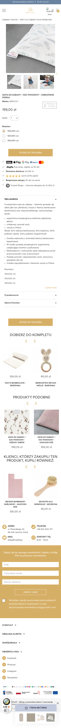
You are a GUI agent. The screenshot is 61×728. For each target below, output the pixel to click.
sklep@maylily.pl (15, 540)
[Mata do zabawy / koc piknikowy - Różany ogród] (16, 422)
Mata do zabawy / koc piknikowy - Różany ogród (17, 440)
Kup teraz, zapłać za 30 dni (26, 167)
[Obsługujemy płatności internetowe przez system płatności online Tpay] (30, 686)
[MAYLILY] (30, 10)
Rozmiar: (6, 126)
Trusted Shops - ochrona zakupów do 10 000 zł (32, 185)
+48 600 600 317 (45, 529)
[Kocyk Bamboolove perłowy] (15, 360)
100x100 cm (13, 131)
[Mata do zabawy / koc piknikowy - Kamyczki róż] (46, 422)
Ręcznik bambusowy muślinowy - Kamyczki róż (15, 504)
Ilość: (5, 118)
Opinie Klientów (12, 303)
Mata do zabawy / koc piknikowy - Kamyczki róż (46, 440)
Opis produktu (11, 199)
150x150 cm (13, 141)
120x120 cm (13, 136)
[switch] (6, 710)
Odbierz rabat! (30, 592)
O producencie (11, 295)
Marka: (5, 101)
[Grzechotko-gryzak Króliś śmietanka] (46, 360)
